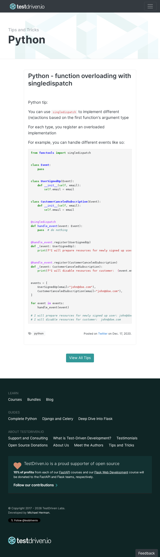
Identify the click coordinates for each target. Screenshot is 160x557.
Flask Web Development (111, 472)
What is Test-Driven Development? (82, 438)
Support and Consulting (28, 438)
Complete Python (22, 419)
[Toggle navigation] (150, 6)
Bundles (34, 399)
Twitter (103, 333)
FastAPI (64, 472)
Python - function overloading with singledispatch (79, 79)
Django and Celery (57, 419)
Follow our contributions (34, 485)
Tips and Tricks (23, 29)
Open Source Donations (28, 445)
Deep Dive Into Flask (95, 419)
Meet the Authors (88, 445)
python (39, 333)
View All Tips (80, 358)
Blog (49, 399)
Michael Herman (38, 512)
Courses (15, 399)
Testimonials (127, 438)
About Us (61, 445)
